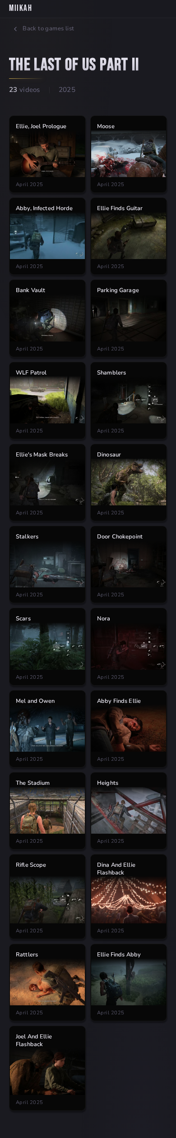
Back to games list (48, 28)
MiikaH (20, 8)
